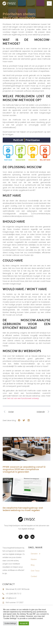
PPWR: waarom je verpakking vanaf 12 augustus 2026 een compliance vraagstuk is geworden (24, 469)
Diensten (34, 553)
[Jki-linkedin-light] (32, 537)
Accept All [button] (23, 623)
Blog (32, 565)
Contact (34, 576)
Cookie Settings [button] (10, 623)
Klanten (34, 559)
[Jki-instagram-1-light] (26, 537)
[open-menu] (49, 3)
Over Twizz (35, 570)
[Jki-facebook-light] (20, 537)
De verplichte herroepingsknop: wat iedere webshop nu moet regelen (23, 509)
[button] (19, 420)
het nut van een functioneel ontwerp (23, 398)
